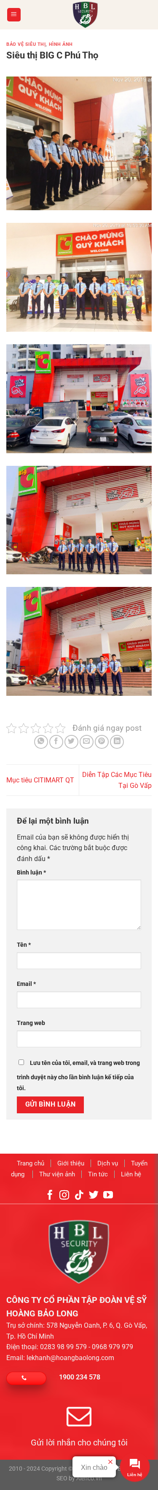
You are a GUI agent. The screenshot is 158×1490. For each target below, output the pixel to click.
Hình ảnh (61, 44)
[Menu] (14, 15)
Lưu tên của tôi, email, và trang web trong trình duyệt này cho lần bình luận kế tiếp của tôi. (78, 1075)
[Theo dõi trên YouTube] (108, 1195)
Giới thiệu (70, 1163)
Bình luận (31, 872)
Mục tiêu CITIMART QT (40, 780)
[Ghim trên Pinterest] (102, 742)
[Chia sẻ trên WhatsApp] (41, 742)
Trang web (31, 1023)
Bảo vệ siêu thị (26, 44)
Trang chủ (30, 1163)
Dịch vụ (107, 1163)
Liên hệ (131, 1174)
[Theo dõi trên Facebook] (50, 1195)
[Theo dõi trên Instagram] (64, 1195)
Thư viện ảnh (57, 1174)
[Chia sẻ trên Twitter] (71, 742)
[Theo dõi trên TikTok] (79, 1195)
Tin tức (98, 1174)
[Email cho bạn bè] (87, 742)
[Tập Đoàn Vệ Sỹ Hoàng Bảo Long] (85, 14)
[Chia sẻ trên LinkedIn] (117, 742)
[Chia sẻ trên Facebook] (56, 742)
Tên (24, 944)
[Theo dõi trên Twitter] (94, 1195)
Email (26, 984)
